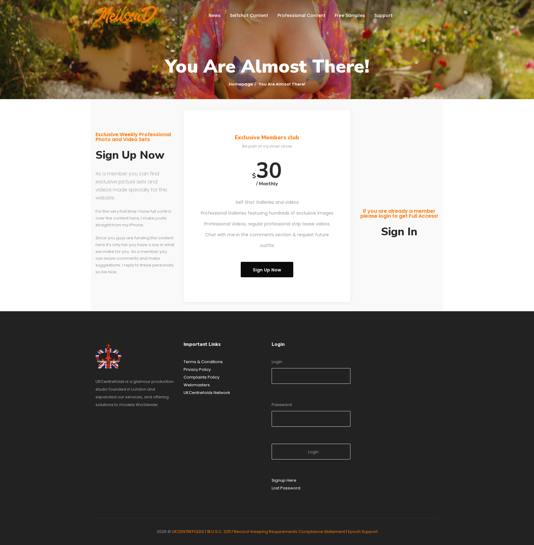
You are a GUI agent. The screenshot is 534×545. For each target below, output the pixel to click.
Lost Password (286, 488)
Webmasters (197, 385)
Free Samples (350, 15)
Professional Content (301, 15)
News (215, 15)
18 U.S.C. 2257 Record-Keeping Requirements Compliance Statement (276, 532)
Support (383, 15)
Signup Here (284, 480)
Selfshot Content (249, 15)
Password (282, 405)
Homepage (241, 84)
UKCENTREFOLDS (188, 532)
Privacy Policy (197, 369)
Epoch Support (363, 532)
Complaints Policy (201, 377)
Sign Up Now (267, 270)
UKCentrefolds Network (207, 393)
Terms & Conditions (203, 362)
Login (277, 362)
